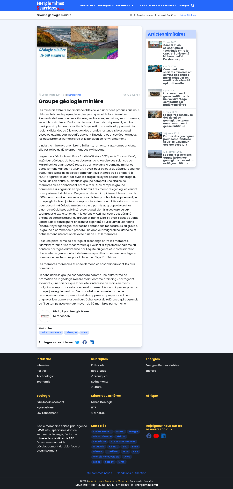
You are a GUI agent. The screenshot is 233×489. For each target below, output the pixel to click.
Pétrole (97, 451)
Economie (43, 382)
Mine (84, 332)
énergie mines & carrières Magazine (108, 481)
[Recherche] (192, 5)
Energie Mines (74, 94)
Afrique (184, 5)
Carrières (98, 413)
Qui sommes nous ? (100, 473)
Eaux (135, 446)
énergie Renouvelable (106, 456)
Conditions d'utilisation (131, 473)
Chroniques (99, 376)
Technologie (45, 376)
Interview (43, 365)
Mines (96, 461)
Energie (151, 371)
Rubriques (105, 5)
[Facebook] (149, 436)
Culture (96, 387)
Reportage (98, 371)
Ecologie (138, 5)
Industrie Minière (51, 332)
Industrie (86, 5)
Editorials (97, 365)
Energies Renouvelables (162, 365)
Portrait (42, 371)
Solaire (109, 461)
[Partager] (77, 342)
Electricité (99, 441)
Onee (127, 456)
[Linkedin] (163, 436)
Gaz (124, 446)
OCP (135, 451)
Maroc (120, 431)
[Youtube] (156, 436)
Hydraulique (45, 407)
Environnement (47, 413)
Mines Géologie (102, 402)
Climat (113, 446)
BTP (93, 407)
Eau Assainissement (50, 402)
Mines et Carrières (161, 5)
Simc (121, 461)
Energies (122, 5)
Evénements (99, 382)
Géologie (71, 332)
